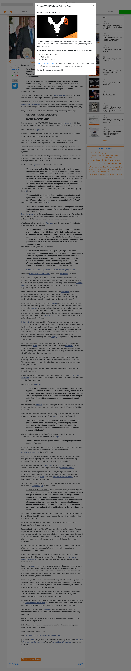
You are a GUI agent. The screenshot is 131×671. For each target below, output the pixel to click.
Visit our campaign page (45, 63)
